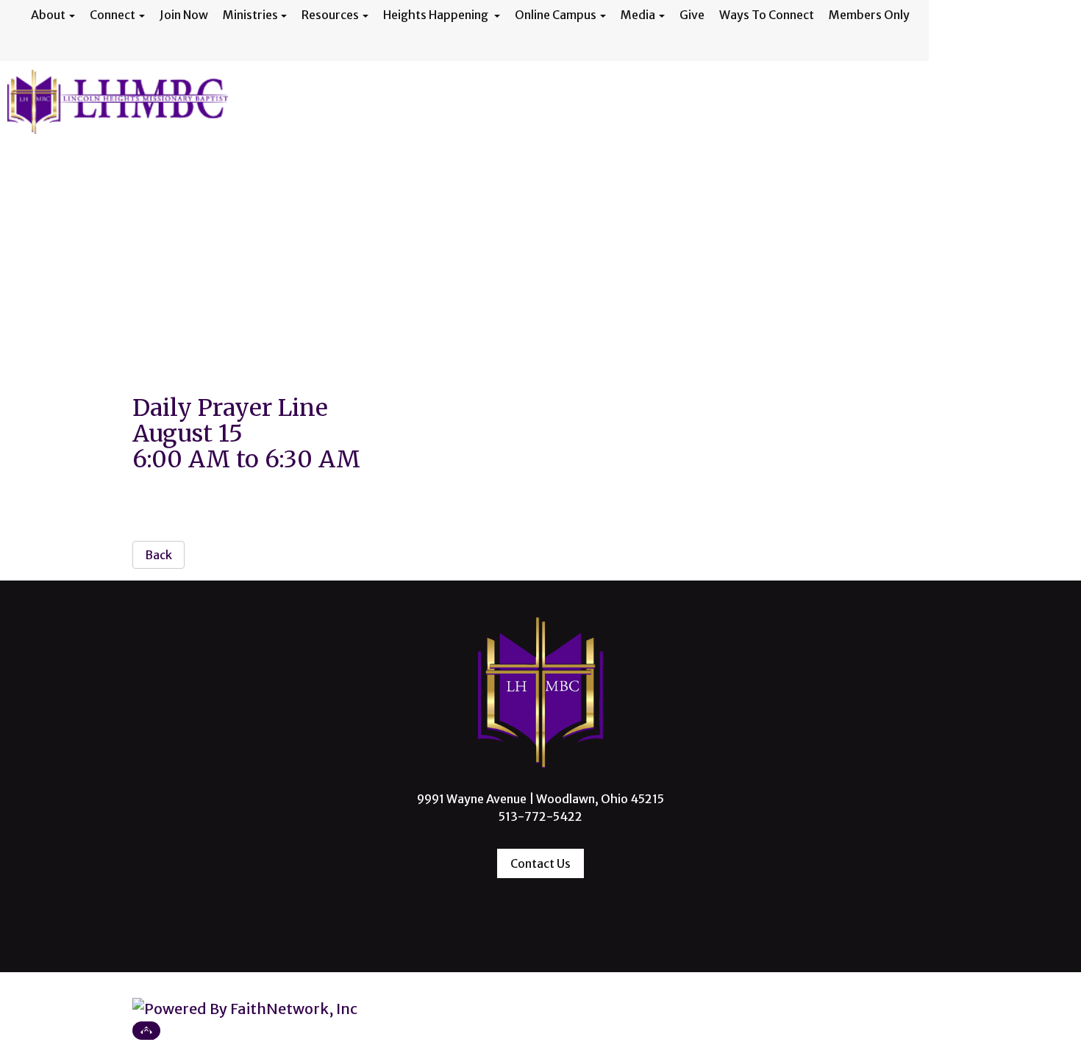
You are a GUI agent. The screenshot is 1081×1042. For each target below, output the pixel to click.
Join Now (184, 14)
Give (691, 14)
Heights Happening (436, 14)
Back (158, 554)
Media (638, 14)
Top (146, 1030)
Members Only (869, 14)
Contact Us (540, 863)
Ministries (250, 14)
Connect (112, 14)
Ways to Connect (766, 14)
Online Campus (555, 14)
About (48, 14)
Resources (330, 14)
